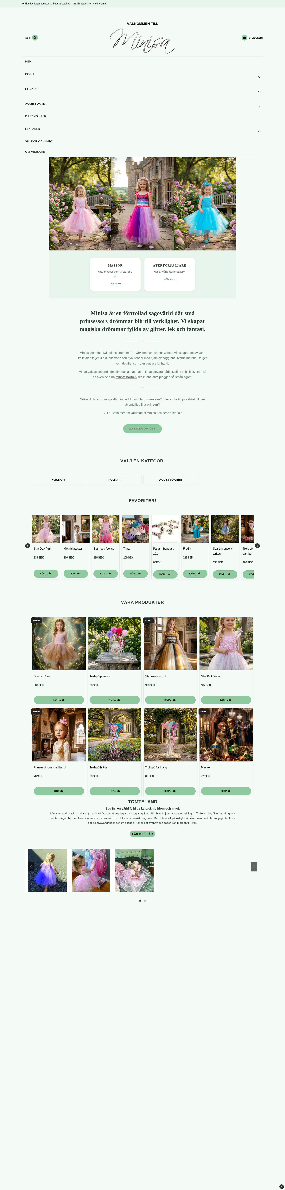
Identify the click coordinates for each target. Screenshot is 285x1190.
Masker (206, 767)
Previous (27, 545)
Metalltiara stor (73, 548)
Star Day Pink (42, 548)
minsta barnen (126, 377)
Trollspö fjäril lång (156, 767)
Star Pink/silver (210, 676)
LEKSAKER (32, 128)
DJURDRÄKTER (35, 116)
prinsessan (151, 399)
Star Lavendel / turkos (222, 551)
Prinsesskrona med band (50, 767)
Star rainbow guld (156, 676)
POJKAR (30, 74)
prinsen (152, 404)
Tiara (126, 548)
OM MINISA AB (35, 151)
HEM (28, 61)
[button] (252, 37)
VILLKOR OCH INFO (38, 141)
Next (257, 545)
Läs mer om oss (142, 428)
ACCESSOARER (36, 103)
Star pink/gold (42, 676)
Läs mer (115, 283)
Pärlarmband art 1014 (163, 551)
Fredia (187, 548)
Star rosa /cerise (103, 548)
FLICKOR (31, 88)
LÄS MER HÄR (142, 834)
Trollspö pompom (100, 676)
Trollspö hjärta (98, 767)
